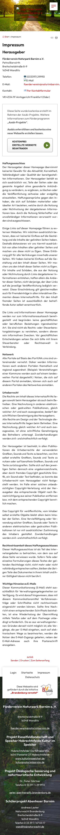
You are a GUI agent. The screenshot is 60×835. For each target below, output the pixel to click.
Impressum (44, 672)
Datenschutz (32, 677)
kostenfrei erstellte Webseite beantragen (24, 145)
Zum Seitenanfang (40, 660)
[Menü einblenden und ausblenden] (54, 6)
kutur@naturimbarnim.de (30, 762)
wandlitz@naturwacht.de (30, 826)
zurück (30, 657)
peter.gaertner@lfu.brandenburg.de (30, 792)
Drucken (24, 660)
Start (7, 37)
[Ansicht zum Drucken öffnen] (56, 37)
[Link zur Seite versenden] (52, 37)
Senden (14, 660)
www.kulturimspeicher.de (30, 758)
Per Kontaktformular (39, 90)
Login (13, 672)
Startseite (27, 672)
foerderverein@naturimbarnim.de (30, 728)
